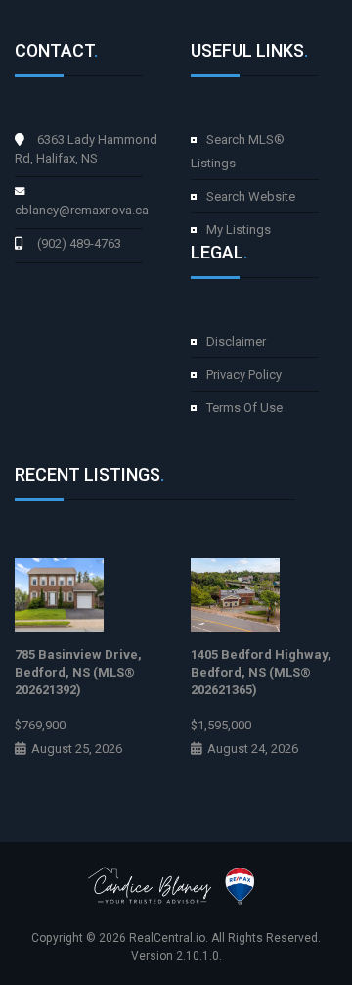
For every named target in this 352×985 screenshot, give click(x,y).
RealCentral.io (167, 938)
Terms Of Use (244, 407)
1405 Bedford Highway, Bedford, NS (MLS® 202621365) (261, 672)
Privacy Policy (244, 374)
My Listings (238, 229)
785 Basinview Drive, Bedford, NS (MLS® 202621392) (78, 672)
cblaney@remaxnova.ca (82, 210)
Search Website (250, 196)
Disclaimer (236, 341)
